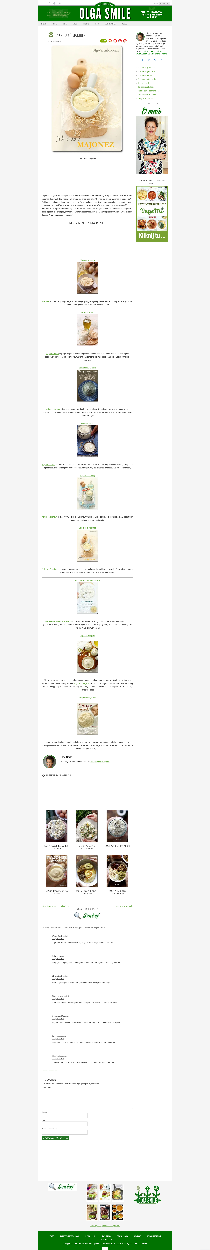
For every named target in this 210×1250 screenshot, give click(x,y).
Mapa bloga (106, 1236)
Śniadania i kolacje (146, 87)
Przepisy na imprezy (147, 95)
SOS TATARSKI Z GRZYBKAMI (117, 892)
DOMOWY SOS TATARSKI (117, 845)
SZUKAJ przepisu (154, 1236)
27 (105, 41)
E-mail (44, 1120)
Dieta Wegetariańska (147, 79)
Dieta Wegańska (145, 75)
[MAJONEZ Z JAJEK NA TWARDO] (57, 887)
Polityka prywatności (69, 1236)
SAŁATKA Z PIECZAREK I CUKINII (56, 847)
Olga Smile (57, 41)
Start (51, 1236)
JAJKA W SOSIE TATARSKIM (87, 847)
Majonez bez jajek (82, 683)
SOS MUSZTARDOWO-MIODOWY (87, 892)
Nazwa (44, 1112)
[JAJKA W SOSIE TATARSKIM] (87, 842)
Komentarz (46, 1087)
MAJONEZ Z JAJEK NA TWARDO (57, 892)
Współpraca (122, 1236)
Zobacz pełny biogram (99, 762)
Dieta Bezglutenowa (147, 68)
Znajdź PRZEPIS (145, 99)
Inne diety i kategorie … (148, 91)
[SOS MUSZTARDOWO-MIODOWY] (87, 887)
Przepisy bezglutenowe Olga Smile (105, 1226)
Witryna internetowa (49, 1129)
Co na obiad (143, 83)
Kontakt (137, 1236)
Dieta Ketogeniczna (146, 71)
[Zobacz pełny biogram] (110, 761)
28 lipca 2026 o (58, 939)
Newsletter (90, 1236)
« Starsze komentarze (50, 1070)
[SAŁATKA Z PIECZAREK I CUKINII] (57, 842)
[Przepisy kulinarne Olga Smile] (105, 13)
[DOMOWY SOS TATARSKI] (117, 842)
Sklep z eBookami (105, 1239)
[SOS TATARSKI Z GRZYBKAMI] (117, 887)
